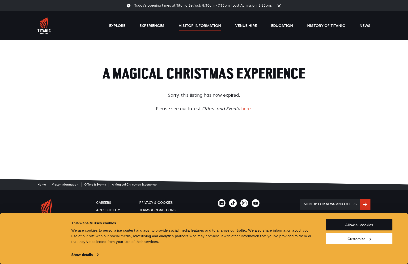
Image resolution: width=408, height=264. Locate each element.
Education (282, 25)
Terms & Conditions (157, 210)
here (246, 108)
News (365, 25)
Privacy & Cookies (156, 203)
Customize (356, 239)
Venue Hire (246, 25)
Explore (117, 25)
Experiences (152, 25)
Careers (103, 203)
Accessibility (108, 210)
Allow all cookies (359, 225)
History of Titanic (326, 25)
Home (42, 184)
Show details (82, 255)
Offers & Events (95, 184)
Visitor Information (200, 25)
